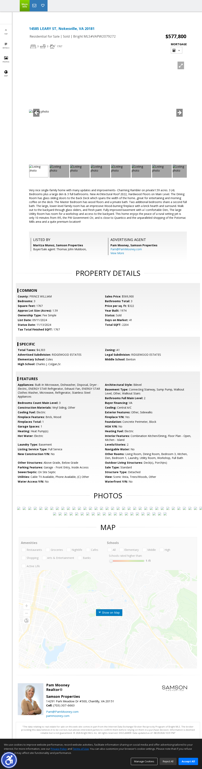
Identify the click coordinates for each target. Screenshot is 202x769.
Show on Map (110, 612)
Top (5, 34)
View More (117, 253)
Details (6, 48)
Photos (6, 62)
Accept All (188, 761)
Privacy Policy (59, 749)
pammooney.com (57, 716)
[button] (9, 760)
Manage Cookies (144, 761)
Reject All (168, 761)
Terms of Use (81, 749)
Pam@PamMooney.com (126, 249)
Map (6, 76)
